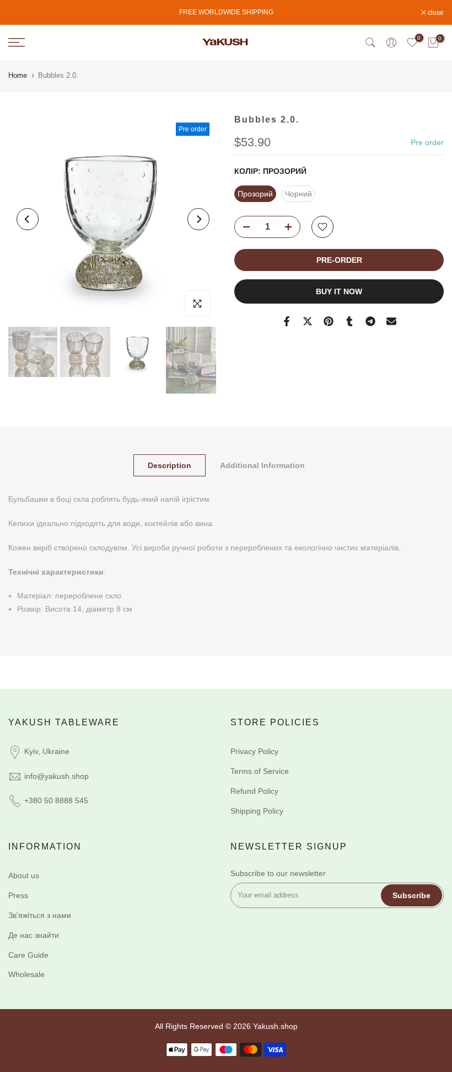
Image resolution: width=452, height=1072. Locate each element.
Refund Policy (254, 791)
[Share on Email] (391, 321)
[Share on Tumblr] (349, 321)
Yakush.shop (275, 1026)
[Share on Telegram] (370, 321)
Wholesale (26, 974)
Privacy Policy (254, 751)
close (22, 12)
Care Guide (28, 955)
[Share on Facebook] (287, 321)
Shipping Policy (256, 810)
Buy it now (339, 291)
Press (18, 895)
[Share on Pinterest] (328, 321)
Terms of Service (259, 771)
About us (23, 875)
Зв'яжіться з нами (39, 915)
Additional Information (262, 465)
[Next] (198, 219)
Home (17, 75)
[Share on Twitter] (308, 321)
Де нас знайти (33, 935)
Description (169, 465)
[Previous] (28, 219)
